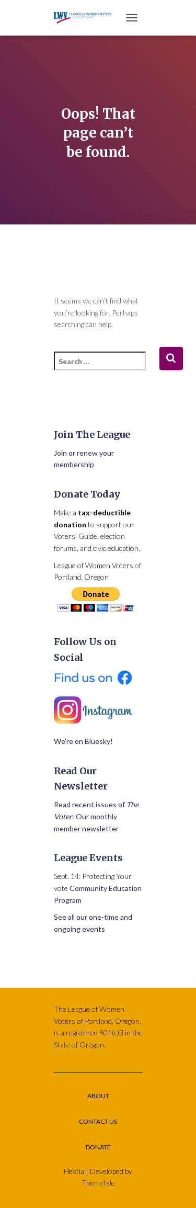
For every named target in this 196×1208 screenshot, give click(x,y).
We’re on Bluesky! (83, 741)
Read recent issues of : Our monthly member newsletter (96, 816)
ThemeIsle (98, 1182)
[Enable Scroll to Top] (175, 1187)
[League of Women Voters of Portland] (87, 17)
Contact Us (98, 1121)
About (98, 1096)
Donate (98, 1147)
